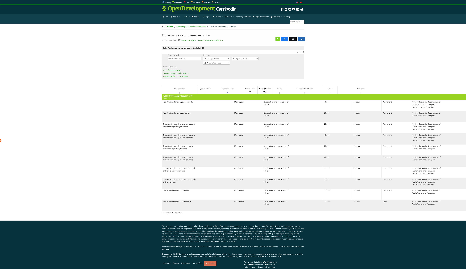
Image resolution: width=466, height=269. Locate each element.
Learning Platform (243, 17)
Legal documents (262, 17)
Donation (211, 263)
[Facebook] (282, 10)
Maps (207, 17)
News (229, 17)
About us (166, 263)
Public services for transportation (222, 27)
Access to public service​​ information (191, 27)
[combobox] (216, 58)
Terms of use (197, 263)
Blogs (288, 17)
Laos (187, 2)
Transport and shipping (188, 40)
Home (167, 17)
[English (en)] (297, 2)
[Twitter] (286, 10)
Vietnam (217, 2)
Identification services (172, 70)
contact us (277, 246)
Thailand (207, 2)
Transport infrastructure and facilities (210, 40)
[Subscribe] (297, 10)
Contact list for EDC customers (175, 76)
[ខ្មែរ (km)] (301, 2)
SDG (186, 17)
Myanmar (196, 2)
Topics (196, 17)
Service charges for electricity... (176, 73)
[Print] (301, 10)
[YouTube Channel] (293, 10)
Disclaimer (185, 263)
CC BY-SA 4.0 (268, 226)
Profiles (218, 17)
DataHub (276, 17)
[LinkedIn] (289, 10)
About (175, 17)
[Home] (162, 27)
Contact (176, 263)
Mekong (168, 2)
